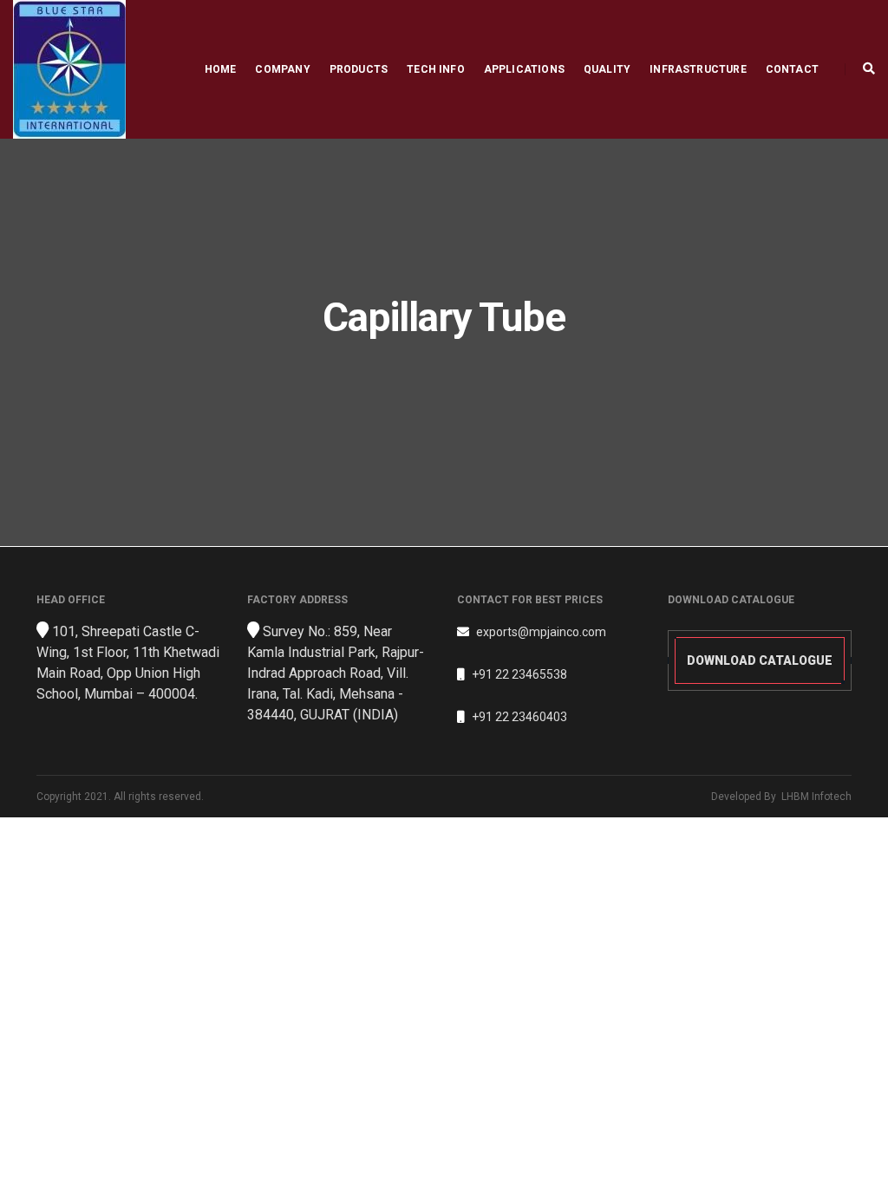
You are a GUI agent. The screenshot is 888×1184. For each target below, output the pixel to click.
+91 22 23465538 (519, 674)
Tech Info (436, 69)
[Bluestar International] (69, 68)
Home (221, 69)
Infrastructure (698, 69)
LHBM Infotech (816, 796)
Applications (524, 69)
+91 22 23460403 (519, 717)
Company (282, 69)
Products (359, 69)
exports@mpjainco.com (541, 632)
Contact (792, 69)
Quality (607, 69)
